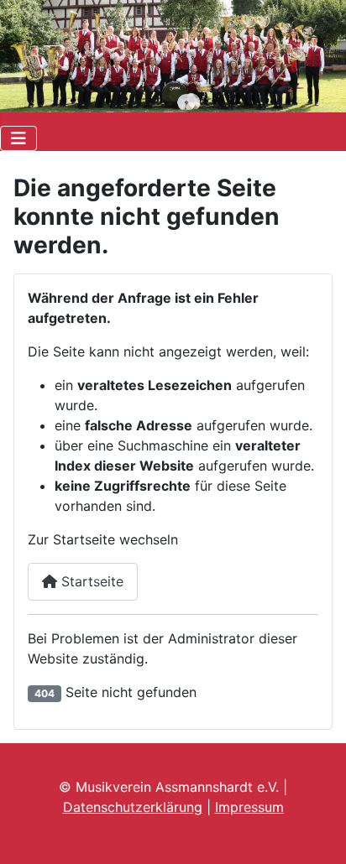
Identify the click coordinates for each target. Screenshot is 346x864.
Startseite (90, 581)
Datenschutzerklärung (132, 807)
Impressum (249, 807)
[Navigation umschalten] (18, 138)
